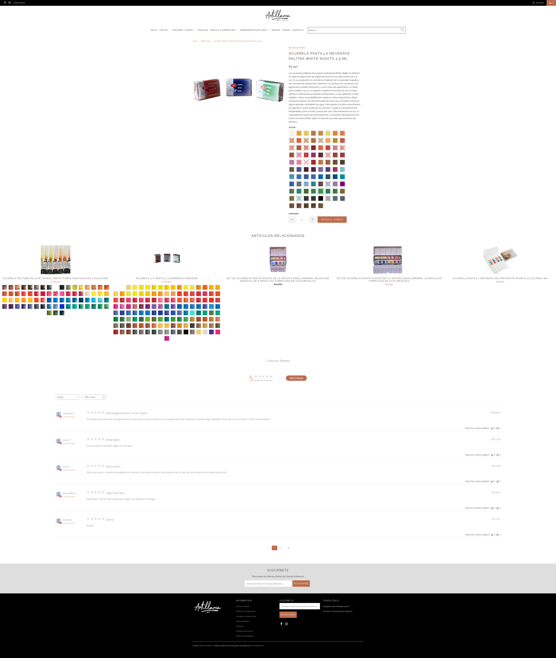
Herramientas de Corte (253, 30)
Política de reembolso (244, 636)
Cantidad (293, 214)
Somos (286, 30)
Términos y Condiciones (245, 611)
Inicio (154, 30)
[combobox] (68, 397)
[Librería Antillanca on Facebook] (5, 3)
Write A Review (296, 378)
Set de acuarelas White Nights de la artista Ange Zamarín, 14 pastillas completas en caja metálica (389, 259)
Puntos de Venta (242, 621)
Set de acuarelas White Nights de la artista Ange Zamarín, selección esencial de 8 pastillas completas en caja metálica (278, 259)
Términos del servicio (244, 631)
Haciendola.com (257, 646)
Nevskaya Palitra (297, 47)
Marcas (276, 30)
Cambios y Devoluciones (246, 616)
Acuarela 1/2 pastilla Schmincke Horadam (167, 259)
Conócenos (19, 3)
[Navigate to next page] (288, 548)
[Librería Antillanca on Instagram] (9, 3)
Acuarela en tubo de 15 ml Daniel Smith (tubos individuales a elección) (55, 259)
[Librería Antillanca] (278, 15)
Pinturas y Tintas (183, 30)
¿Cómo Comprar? (243, 606)
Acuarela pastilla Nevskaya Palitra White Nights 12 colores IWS (500, 259)
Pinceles (203, 30)
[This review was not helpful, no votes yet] (497, 428)
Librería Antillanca (206, 646)
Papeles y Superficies (223, 30)
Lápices (163, 30)
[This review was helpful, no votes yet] (492, 428)
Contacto (298, 30)
